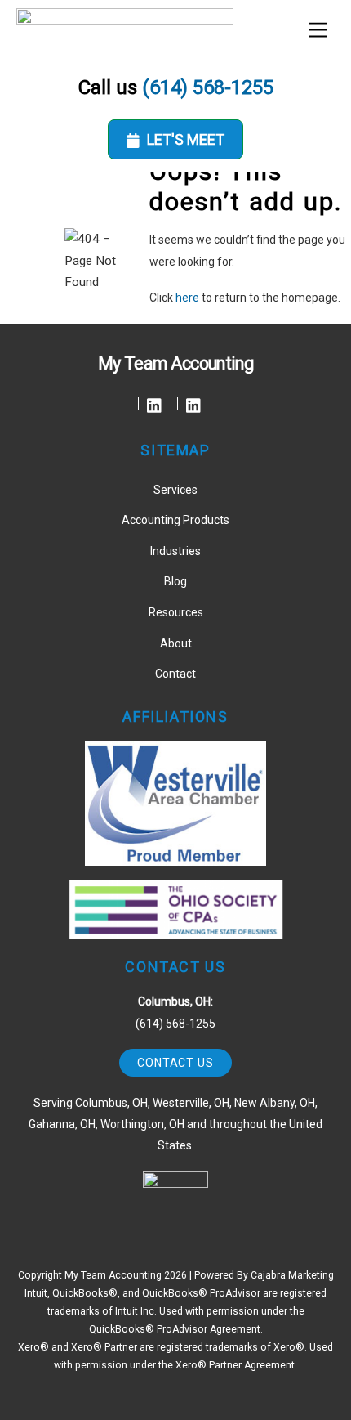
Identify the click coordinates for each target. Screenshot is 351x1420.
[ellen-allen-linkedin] (194, 403)
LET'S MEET (185, 139)
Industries (175, 551)
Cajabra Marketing (292, 1275)
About (176, 643)
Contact (175, 673)
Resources (176, 612)
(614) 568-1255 (207, 87)
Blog (175, 581)
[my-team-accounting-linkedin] (154, 403)
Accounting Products (175, 519)
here (187, 297)
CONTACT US (175, 1062)
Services (175, 489)
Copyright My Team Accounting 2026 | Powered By (134, 1275)
